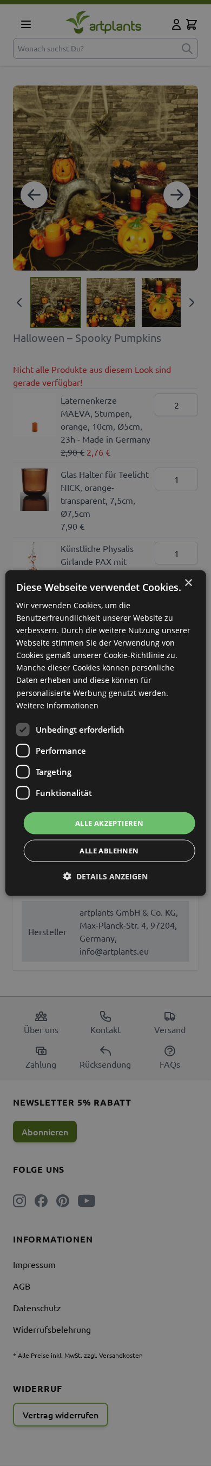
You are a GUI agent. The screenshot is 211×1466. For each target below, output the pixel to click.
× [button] (188, 582)
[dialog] (105, 733)
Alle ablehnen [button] (109, 851)
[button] (105, 876)
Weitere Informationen (57, 705)
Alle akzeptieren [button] (109, 822)
